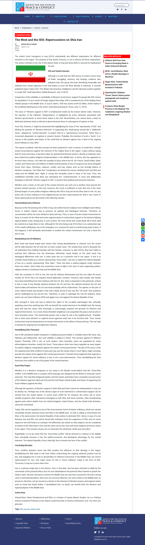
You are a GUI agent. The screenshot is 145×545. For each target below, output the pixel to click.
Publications (60, 16)
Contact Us (72, 21)
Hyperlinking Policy (73, 523)
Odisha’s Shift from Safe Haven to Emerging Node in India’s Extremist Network (116, 63)
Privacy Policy (45, 528)
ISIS (21, 509)
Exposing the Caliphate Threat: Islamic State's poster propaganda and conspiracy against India (117, 96)
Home (27, 16)
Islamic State (35, 509)
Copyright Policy (21, 523)
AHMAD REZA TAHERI (29, 44)
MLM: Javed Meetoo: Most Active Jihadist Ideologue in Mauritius (117, 74)
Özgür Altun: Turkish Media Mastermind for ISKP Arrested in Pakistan (116, 84)
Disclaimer (44, 523)
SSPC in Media (82, 16)
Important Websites (22, 528)
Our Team (113, 16)
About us (40, 16)
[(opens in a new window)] (118, 9)
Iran (28, 509)
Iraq (25, 509)
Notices (68, 519)
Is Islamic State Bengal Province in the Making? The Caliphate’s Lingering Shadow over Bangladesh (117, 110)
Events (98, 16)
